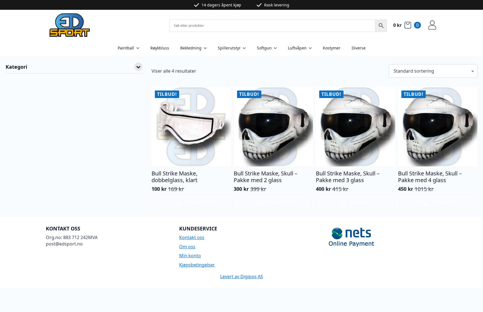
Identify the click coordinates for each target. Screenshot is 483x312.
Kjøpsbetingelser (197, 265)
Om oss (187, 247)
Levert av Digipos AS (241, 276)
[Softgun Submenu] (277, 48)
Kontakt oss (191, 237)
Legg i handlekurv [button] (191, 202)
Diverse (359, 48)
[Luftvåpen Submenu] (312, 48)
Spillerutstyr (229, 48)
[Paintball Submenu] (139, 48)
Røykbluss (159, 48)
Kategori (16, 67)
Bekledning (191, 48)
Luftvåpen (297, 48)
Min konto (190, 256)
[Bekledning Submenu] (207, 48)
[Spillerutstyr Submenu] (246, 48)
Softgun (264, 48)
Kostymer (331, 48)
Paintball (126, 48)
